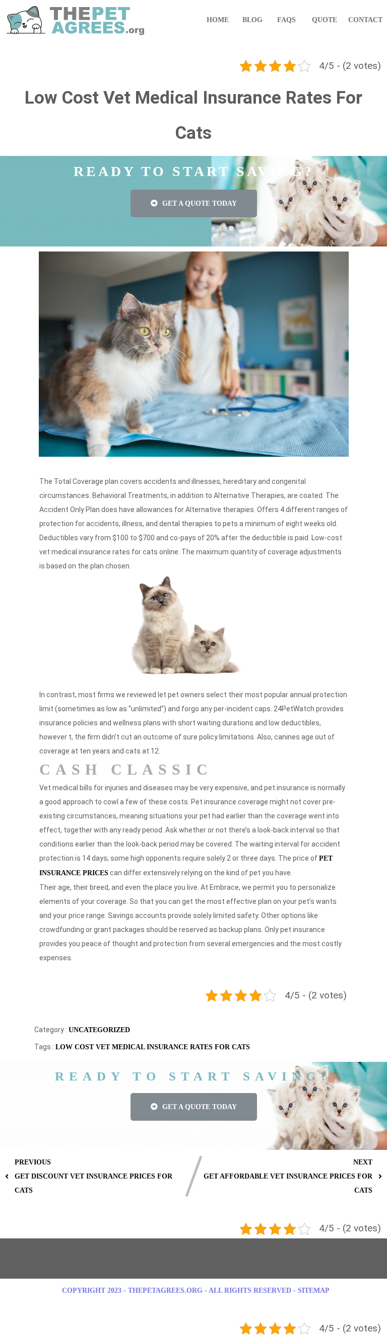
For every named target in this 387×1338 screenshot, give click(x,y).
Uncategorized (99, 1030)
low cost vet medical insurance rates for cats (152, 1047)
